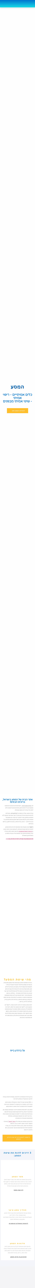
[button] (32, 3)
